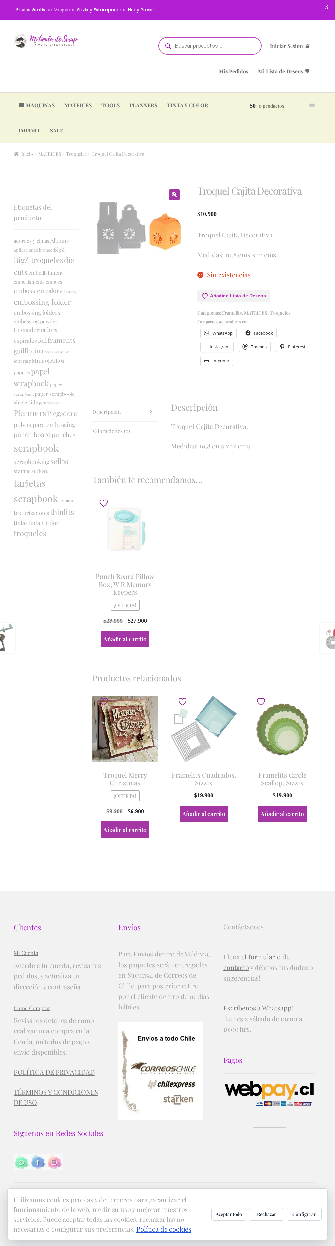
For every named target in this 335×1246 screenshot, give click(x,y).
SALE (56, 130)
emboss (54, 281)
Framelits (232, 313)
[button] (174, 194)
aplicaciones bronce (33, 250)
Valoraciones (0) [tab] (111, 431)
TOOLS (110, 105)
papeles (22, 372)
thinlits (62, 512)
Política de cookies (163, 1228)
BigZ (59, 249)
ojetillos (54, 360)
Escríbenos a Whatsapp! (258, 1007)
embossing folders (37, 312)
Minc (38, 360)
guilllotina (29, 350)
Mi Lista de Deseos (280, 71)
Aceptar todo (229, 1214)
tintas (20, 522)
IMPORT (29, 130)
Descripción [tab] (106, 411)
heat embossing (56, 351)
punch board (32, 434)
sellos (59, 460)
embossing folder (42, 302)
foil (42, 340)
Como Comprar (32, 1008)
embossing (68, 291)
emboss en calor (36, 290)
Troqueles (76, 154)
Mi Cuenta (26, 952)
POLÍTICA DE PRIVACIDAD (54, 1071)
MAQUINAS (40, 105)
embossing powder (36, 321)
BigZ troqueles (38, 260)
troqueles (30, 533)
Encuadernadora (36, 329)
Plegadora (62, 413)
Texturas (66, 500)
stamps (22, 470)
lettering (22, 361)
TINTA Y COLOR (187, 105)
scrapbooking (31, 461)
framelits (61, 339)
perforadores (49, 402)
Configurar (304, 1214)
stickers (39, 471)
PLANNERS (143, 105)
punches (64, 434)
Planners (30, 412)
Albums (59, 240)
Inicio (27, 154)
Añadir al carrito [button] (125, 638)
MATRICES (78, 105)
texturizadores (31, 512)
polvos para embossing (44, 424)
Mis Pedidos (233, 71)
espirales (25, 340)
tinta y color (43, 522)
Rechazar (266, 1214)
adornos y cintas (31, 240)
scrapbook (36, 447)
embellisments (29, 281)
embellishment (45, 272)
